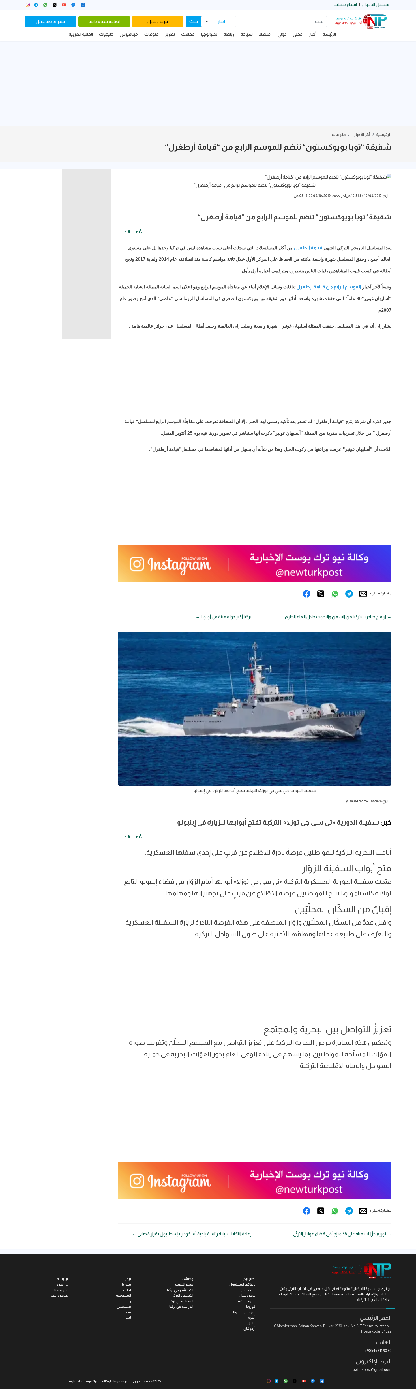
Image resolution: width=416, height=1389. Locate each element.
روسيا (126, 1301)
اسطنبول (248, 1290)
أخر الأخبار (362, 134)
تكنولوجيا (209, 34)
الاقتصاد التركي (182, 1295)
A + (138, 231)
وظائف (187, 1279)
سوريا (126, 1284)
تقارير (170, 34)
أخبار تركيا (249, 1279)
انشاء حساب (345, 4)
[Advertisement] (208, 83)
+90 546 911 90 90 (378, 1350)
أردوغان (249, 1328)
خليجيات (106, 34)
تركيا (128, 1279)
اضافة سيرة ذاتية (104, 21)
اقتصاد (265, 34)
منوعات (151, 34)
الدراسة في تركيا (181, 1306)
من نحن (63, 1284)
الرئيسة (329, 34)
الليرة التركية (247, 1301)
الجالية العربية (81, 34)
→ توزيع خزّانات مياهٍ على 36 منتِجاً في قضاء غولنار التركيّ (342, 1233)
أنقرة (252, 1317)
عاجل (251, 1323)
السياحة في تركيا (181, 1301)
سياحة (247, 34)
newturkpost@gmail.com (371, 1369)
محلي (298, 34)
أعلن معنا (61, 1290)
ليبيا (128, 1317)
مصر (127, 1312)
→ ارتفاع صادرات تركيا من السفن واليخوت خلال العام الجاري (338, 616)
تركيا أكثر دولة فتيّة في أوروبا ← (223, 616)
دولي (282, 34)
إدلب (127, 1290)
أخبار (312, 34)
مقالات (188, 34)
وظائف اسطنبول (242, 1284)
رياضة (229, 34)
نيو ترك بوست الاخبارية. (85, 1381)
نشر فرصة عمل (50, 21)
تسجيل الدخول (375, 4)
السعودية (123, 1295)
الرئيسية (383, 134)
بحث (193, 21)
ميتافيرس (129, 34)
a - (127, 231)
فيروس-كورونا (244, 1312)
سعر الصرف (184, 1284)
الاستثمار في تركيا (180, 1290)
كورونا (251, 1306)
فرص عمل (157, 21)
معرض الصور (59, 1295)
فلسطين (124, 1306)
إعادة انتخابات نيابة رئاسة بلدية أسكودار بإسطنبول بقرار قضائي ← (191, 1233)
